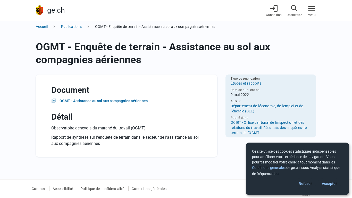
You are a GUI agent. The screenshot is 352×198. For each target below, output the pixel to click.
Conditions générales (149, 189)
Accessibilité (63, 189)
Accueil (42, 26)
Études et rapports (246, 83)
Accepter (329, 184)
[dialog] (297, 169)
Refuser (305, 184)
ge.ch (56, 10)
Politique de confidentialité (102, 189)
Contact (38, 189)
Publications (71, 26)
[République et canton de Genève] (39, 10)
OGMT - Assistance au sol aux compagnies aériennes (104, 101)
